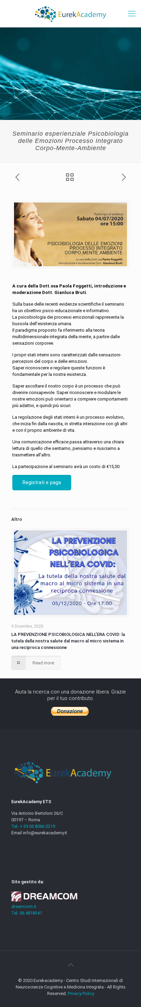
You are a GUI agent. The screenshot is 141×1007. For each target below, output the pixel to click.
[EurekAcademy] (70, 13)
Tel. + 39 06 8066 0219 (33, 826)
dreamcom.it (23, 906)
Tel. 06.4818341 (26, 913)
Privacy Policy (81, 993)
